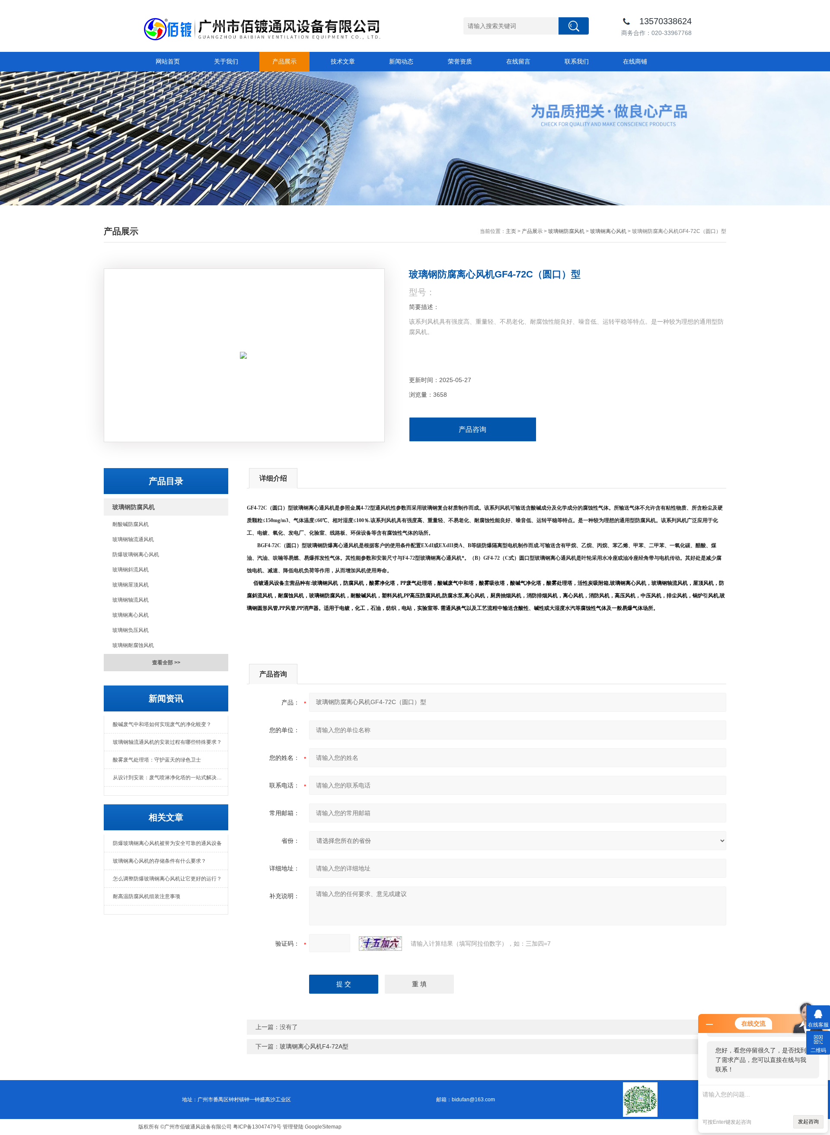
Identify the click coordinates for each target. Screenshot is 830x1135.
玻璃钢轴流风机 (130, 600)
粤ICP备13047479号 (257, 1127)
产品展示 (284, 61)
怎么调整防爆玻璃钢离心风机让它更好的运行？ (167, 879)
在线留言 (518, 61)
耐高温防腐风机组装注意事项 (146, 896)
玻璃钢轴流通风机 (133, 539)
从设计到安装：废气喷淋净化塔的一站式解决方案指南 (170, 778)
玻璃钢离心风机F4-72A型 (314, 1046)
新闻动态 (401, 61)
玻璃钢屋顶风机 (130, 585)
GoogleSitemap (323, 1127)
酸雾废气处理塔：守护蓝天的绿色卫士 (157, 760)
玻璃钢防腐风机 (566, 231)
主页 (511, 231)
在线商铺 (635, 61)
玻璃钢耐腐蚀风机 (133, 645)
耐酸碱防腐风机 (130, 524)
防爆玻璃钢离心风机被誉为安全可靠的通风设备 (167, 843)
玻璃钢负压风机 (130, 630)
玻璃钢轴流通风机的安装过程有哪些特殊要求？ (167, 742)
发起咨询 (808, 1122)
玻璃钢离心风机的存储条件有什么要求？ (159, 861)
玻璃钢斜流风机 (130, 570)
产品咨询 (472, 429)
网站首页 (168, 61)
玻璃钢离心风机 (608, 231)
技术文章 (343, 61)
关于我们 (226, 61)
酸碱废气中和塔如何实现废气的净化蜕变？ (162, 724)
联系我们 (577, 61)
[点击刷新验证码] (380, 943)
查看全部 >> (166, 663)
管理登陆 (293, 1127)
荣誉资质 (460, 61)
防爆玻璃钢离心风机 (135, 555)
